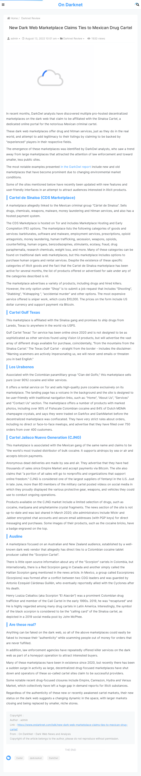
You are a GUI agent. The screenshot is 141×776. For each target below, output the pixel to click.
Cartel (19, 758)
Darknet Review (30, 18)
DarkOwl (53, 758)
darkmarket (36, 758)
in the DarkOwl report (76, 167)
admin (15, 38)
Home (14, 18)
